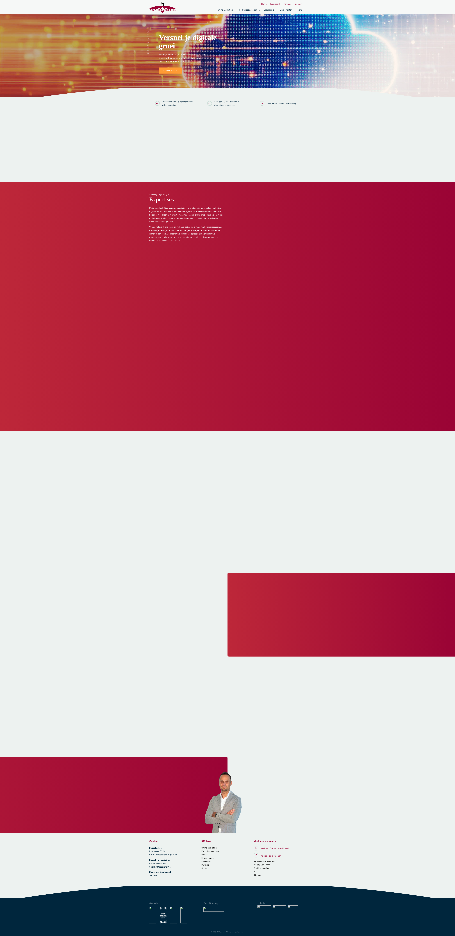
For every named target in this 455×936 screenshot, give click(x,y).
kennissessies (191, 165)
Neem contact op (170, 70)
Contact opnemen (149, 631)
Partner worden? (176, 631)
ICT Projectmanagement (249, 10)
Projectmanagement (210, 851)
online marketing (239, 148)
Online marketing (209, 848)
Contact (298, 4)
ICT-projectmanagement (183, 211)
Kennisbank (275, 4)
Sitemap (257, 875)
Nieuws (299, 10)
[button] (296, 469)
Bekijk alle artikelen (161, 751)
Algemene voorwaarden (264, 861)
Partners (287, 4)
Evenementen (286, 10)
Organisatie (269, 10)
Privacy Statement (262, 865)
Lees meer (154, 554)
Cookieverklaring (261, 868)
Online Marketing (225, 10)
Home (264, 4)
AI (254, 871)
